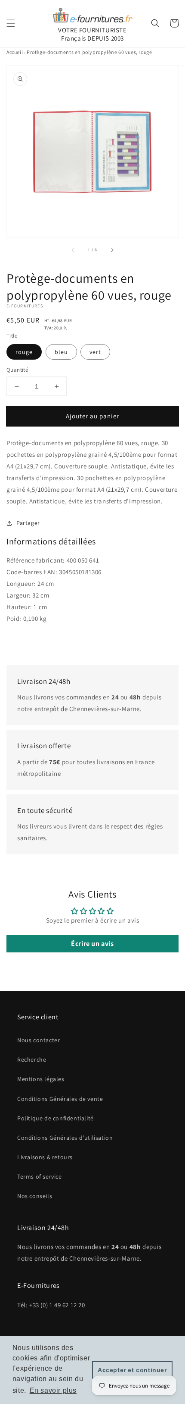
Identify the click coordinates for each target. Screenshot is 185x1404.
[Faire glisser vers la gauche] (73, 249)
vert (95, 352)
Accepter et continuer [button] (132, 1369)
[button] (10, 23)
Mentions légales (41, 1079)
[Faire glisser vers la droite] (111, 249)
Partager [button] (28, 523)
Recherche (31, 1059)
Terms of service (39, 1176)
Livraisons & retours (45, 1157)
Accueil (14, 52)
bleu (61, 352)
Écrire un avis (92, 943)
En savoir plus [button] (53, 1390)
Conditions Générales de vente (60, 1099)
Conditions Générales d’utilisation (65, 1138)
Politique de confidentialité (55, 1118)
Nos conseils (34, 1196)
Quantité (17, 369)
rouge (24, 352)
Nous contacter (38, 1040)
